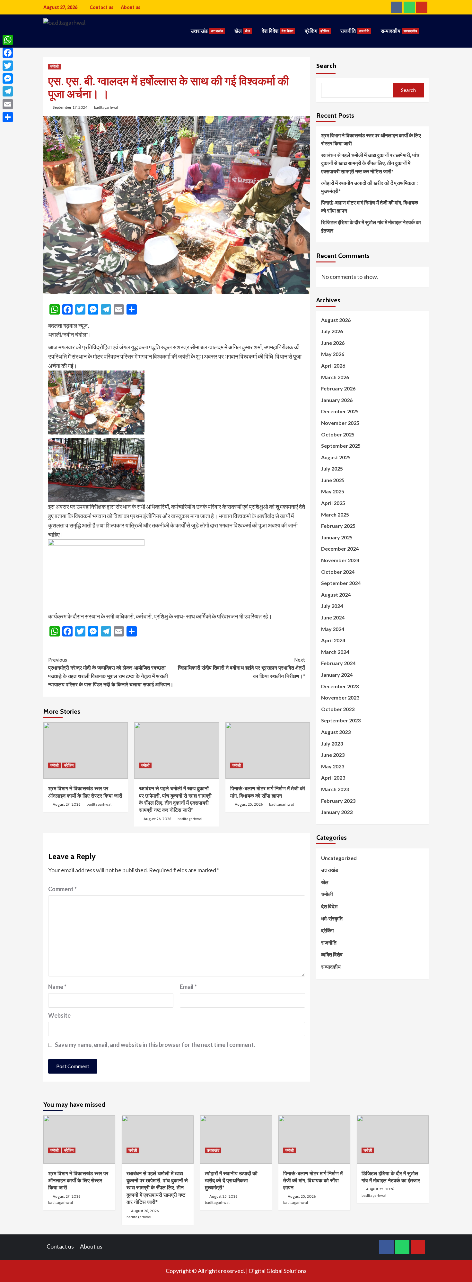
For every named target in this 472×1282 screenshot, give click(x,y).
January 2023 (337, 812)
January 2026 (337, 400)
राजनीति (355, 31)
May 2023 (332, 766)
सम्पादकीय (399, 31)
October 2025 (337, 434)
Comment (62, 889)
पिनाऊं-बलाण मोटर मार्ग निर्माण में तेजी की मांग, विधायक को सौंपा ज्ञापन (369, 206)
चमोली (54, 66)
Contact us (101, 7)
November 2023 (340, 698)
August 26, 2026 (157, 818)
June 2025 (333, 480)
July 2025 (332, 469)
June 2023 (333, 755)
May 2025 (332, 492)
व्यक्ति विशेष (332, 955)
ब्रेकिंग (317, 31)
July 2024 (332, 606)
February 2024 (338, 663)
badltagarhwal (106, 107)
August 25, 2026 (249, 804)
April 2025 (333, 503)
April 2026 (333, 365)
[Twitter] (7, 65)
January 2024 (337, 675)
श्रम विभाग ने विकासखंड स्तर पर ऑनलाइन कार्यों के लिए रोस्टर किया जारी (371, 139)
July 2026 (332, 331)
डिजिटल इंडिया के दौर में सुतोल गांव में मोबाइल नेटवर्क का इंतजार (371, 226)
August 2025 (336, 457)
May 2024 (332, 629)
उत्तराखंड (207, 31)
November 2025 (340, 423)
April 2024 (333, 640)
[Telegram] (7, 91)
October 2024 (337, 572)
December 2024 (340, 549)
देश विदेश (277, 31)
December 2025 (340, 411)
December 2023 (340, 686)
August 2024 (336, 594)
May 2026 (332, 354)
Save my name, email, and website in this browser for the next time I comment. (155, 1044)
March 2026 (335, 377)
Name (57, 986)
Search (326, 65)
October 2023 (337, 709)
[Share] (7, 117)
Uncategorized (339, 858)
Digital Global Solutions (278, 1270)
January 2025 (337, 537)
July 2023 (332, 743)
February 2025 (338, 526)
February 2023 (338, 801)
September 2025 (341, 446)
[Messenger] (7, 78)
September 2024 (341, 583)
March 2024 (335, 652)
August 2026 (336, 320)
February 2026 (338, 388)
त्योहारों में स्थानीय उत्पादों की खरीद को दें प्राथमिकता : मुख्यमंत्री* (369, 187)
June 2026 (333, 343)
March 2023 (335, 789)
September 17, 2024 (70, 107)
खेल (242, 31)
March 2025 (335, 514)
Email (188, 986)
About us (130, 7)
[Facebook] (7, 52)
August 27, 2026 (66, 804)
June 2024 (333, 617)
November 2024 (340, 560)
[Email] (7, 104)
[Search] (425, 24)
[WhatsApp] (7, 39)
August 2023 (336, 732)
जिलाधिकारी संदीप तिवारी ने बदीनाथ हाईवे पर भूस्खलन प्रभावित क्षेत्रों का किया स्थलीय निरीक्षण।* (241, 668)
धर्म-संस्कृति (332, 918)
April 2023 (333, 778)
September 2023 (341, 721)
